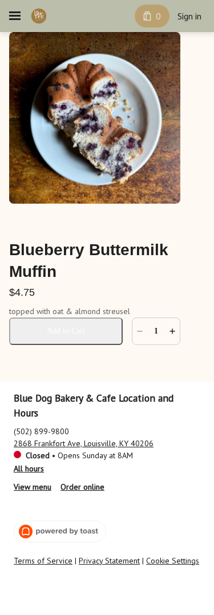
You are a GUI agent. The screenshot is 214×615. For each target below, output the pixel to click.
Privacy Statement (109, 561)
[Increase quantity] (172, 331)
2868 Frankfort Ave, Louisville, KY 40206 (84, 443)
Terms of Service (43, 561)
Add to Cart (66, 331)
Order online (82, 487)
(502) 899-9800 (41, 431)
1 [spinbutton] (156, 331)
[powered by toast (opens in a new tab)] (60, 531)
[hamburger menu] (15, 16)
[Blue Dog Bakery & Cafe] (39, 16)
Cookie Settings (172, 561)
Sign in (189, 16)
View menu (32, 487)
